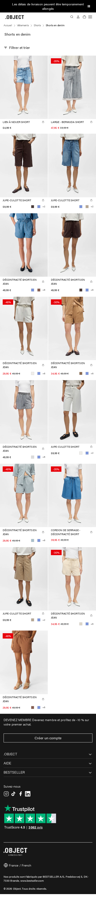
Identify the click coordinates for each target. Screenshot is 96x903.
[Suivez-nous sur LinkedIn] (27, 793)
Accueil (8, 25)
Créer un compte (48, 737)
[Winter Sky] (32, 540)
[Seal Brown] (32, 206)
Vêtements (23, 25)
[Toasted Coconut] (80, 373)
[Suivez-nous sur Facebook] (20, 793)
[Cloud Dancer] (32, 373)
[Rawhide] (39, 290)
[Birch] (80, 624)
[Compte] (78, 17)
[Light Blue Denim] (39, 206)
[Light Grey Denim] (32, 457)
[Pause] (89, 6)
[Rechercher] (72, 17)
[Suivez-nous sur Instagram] (6, 793)
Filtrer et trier (19, 47)
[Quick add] (43, 122)
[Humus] (87, 206)
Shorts (37, 25)
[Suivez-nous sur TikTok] (13, 793)
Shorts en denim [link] (55, 25)
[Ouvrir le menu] (90, 17)
